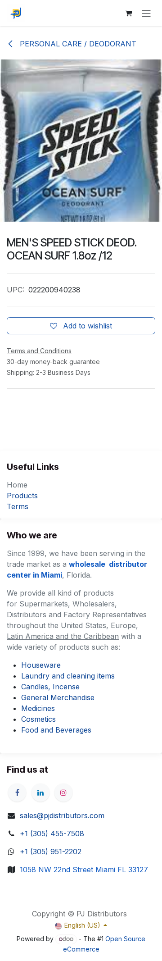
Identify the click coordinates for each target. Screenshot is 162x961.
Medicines (38, 708)
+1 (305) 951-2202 (50, 851)
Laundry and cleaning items (68, 675)
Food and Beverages (56, 729)
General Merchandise (57, 697)
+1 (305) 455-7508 (52, 833)
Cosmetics (38, 719)
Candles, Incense (50, 686)
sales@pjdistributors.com (62, 815)
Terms (17, 506)
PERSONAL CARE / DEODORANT (77, 43)
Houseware (41, 665)
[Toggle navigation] (146, 13)
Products (22, 495)
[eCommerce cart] (128, 13)
